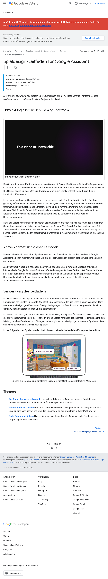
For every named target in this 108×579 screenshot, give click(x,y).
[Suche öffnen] (70, 3)
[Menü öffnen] (4, 3)
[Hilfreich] (98, 51)
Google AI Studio (80, 495)
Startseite (7, 51)
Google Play (78, 509)
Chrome (76, 486)
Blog (40, 481)
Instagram (42, 491)
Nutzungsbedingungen (13, 566)
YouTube (42, 504)
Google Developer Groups (14, 486)
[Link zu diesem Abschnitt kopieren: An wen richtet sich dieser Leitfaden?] (62, 247)
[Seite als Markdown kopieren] (15, 67)
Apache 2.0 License (31, 460)
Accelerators (9, 495)
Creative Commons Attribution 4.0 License (77, 457)
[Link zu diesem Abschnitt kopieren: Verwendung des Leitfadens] (49, 291)
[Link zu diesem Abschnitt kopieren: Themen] (18, 392)
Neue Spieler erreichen (21, 407)
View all (76, 513)
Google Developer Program (15, 481)
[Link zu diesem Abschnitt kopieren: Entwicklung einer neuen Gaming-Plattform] (71, 110)
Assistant (31, 3)
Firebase (77, 491)
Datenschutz (32, 566)
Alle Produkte (9, 554)
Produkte (18, 51)
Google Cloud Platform (13, 545)
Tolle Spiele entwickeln (21, 416)
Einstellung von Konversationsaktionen (30, 25)
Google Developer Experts (14, 491)
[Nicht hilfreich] (102, 51)
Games (8, 12)
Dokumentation (50, 51)
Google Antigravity (81, 500)
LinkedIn (42, 495)
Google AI (7, 549)
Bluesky (41, 486)
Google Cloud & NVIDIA (13, 500)
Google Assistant (33, 51)
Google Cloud (79, 504)
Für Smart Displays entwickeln (25, 399)
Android (76, 481)
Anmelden (100, 3)
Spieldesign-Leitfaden (16, 54)
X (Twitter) (43, 500)
